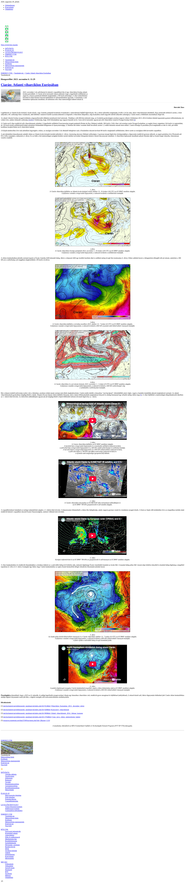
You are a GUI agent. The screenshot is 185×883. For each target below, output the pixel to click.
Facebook (8, 874)
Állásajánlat (9, 866)
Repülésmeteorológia (12, 788)
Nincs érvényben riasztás (9, 45)
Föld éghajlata (10, 797)
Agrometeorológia (11, 786)
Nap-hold (8, 69)
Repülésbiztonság (11, 841)
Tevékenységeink (11, 851)
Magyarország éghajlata (13, 795)
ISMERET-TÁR (10, 54)
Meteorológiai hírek (11, 62)
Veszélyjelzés (9, 776)
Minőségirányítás (11, 839)
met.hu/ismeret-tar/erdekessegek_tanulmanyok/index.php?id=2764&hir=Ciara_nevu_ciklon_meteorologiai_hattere (41, 717)
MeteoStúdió (9, 790)
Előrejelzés (9, 778)
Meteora (8, 875)
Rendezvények (10, 847)
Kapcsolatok (9, 7)
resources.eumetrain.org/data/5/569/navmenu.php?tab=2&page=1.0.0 (26, 720)
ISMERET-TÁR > (7, 73)
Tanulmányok (9, 60)
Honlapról (8, 870)
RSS (6, 872)
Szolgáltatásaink (10, 843)
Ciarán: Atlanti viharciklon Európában (38, 73)
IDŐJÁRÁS (9, 48)
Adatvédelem (9, 835)
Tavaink (8, 782)
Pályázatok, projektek (12, 845)
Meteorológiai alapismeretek (14, 66)
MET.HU (4, 862)
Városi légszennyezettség (13, 807)
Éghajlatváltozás (10, 799)
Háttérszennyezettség (12, 809)
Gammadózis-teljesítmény (14, 811)
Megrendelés (9, 858)
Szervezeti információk (13, 831)
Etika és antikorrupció (12, 837)
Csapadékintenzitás (11, 801)
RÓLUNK (9, 56)
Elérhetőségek (10, 5)
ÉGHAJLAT (9, 50)
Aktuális (10, 774)
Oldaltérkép (9, 9)
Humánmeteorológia (12, 784)
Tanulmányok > (19, 73)
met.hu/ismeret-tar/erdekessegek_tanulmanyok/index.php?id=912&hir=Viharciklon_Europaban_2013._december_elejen (43, 706)
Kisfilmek (8, 64)
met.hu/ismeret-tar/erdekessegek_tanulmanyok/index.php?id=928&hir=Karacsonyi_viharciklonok (36, 710)
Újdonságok (9, 864)
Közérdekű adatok (11, 833)
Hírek (7, 849)
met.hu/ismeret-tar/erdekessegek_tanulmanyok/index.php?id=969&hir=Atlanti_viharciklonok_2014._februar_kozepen (43, 713)
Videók (7, 853)
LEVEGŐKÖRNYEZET (14, 52)
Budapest (8, 780)
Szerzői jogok (9, 868)
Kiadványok (9, 67)
